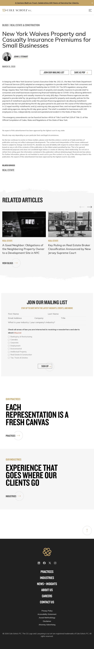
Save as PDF (79, 72)
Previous (82, 207)
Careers (47, 596)
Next (89, 207)
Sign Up (44, 366)
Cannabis (14, 340)
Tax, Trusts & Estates (19, 358)
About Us (47, 589)
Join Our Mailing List (54, 72)
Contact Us (47, 602)
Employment (15, 346)
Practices (10, 435)
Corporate (14, 343)
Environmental (16, 349)
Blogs (5, 25)
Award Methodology (47, 618)
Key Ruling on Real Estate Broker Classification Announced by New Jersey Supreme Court (69, 249)
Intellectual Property (18, 352)
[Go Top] (87, 530)
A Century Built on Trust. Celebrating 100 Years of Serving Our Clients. (47, 3)
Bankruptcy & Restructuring (21, 337)
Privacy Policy (47, 611)
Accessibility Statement (47, 614)
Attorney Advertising (47, 625)
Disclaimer (47, 621)
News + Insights (47, 583)
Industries (11, 496)
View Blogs (7, 263)
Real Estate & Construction (25, 25)
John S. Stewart (21, 56)
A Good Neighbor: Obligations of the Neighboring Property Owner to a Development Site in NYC (23, 249)
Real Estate (8, 170)
